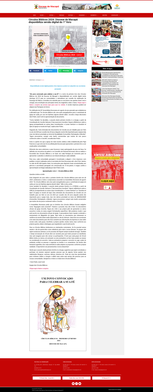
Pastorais (70, 15)
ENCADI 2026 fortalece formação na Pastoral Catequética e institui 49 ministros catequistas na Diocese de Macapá (110, 83)
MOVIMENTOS (94, 15)
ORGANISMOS (82, 15)
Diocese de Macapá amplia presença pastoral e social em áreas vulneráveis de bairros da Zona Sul (112, 98)
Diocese (42, 15)
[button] (36, 71)
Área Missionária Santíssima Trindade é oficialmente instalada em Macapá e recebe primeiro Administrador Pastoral (112, 75)
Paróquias (61, 15)
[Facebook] (73, 383)
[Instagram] (76, 383)
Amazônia (104, 15)
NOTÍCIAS (51, 15)
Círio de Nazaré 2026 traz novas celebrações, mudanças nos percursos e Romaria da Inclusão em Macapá (112, 91)
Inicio (34, 15)
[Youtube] (79, 383)
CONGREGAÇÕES (114, 15)
